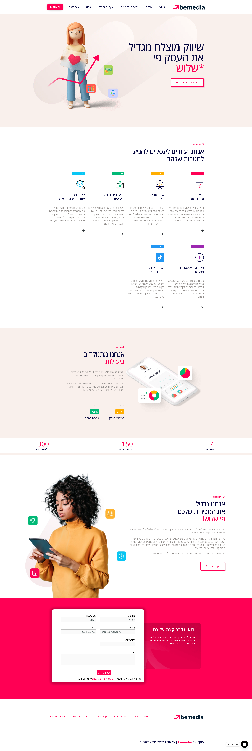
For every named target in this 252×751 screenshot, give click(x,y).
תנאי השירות (96, 679)
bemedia (185, 742)
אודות (135, 716)
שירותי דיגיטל (120, 716)
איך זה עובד (102, 716)
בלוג (88, 716)
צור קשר (76, 716)
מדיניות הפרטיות (110, 679)
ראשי (146, 716)
